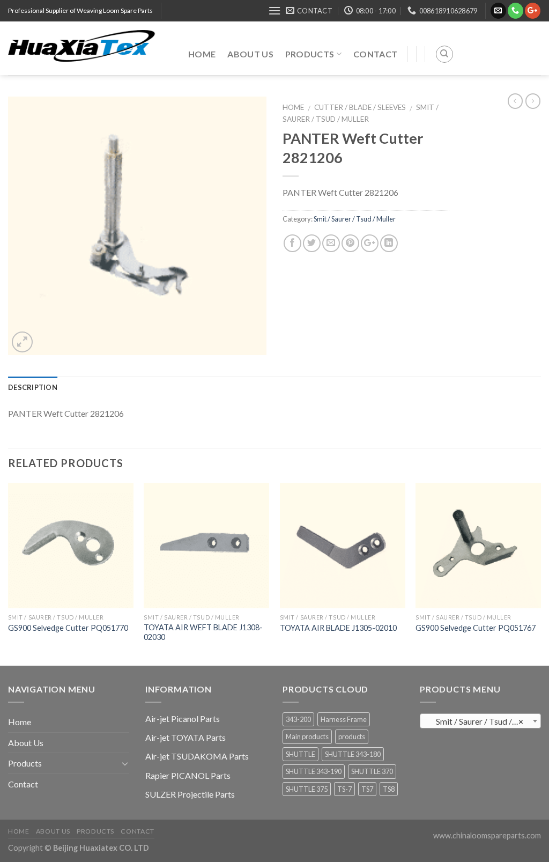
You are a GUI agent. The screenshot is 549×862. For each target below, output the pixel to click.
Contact (375, 54)
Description (32, 387)
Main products (307, 736)
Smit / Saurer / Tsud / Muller (355, 219)
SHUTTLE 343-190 (314, 771)
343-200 (298, 719)
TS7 (367, 789)
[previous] (9, 573)
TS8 (389, 789)
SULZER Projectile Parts (190, 794)
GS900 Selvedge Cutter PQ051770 (68, 627)
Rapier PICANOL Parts (188, 775)
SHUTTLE (300, 754)
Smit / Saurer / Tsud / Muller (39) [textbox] (483, 721)
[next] (540, 573)
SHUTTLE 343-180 (353, 754)
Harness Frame (344, 719)
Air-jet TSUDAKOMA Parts (197, 756)
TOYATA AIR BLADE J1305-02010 (338, 627)
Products (310, 54)
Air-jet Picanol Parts (182, 718)
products (351, 736)
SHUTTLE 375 (307, 789)
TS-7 (344, 789)
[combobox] (480, 720)
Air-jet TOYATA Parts (185, 737)
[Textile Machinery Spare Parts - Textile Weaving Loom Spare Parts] (90, 48)
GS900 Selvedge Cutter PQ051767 (476, 627)
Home (202, 54)
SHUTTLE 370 (372, 771)
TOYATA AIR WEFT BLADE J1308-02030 (203, 632)
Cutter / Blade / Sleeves (360, 107)
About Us (250, 54)
